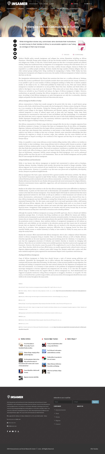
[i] (19, 287)
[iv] (62, 97)
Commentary (11, 9)
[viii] (51, 195)
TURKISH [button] (75, 4)
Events (40, 4)
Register (95, 402)
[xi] (81, 251)
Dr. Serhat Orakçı (79, 54)
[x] (84, 247)
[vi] (27, 138)
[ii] (85, 78)
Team (57, 413)
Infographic (44, 9)
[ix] (28, 203)
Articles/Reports (31, 9)
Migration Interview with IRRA (31, 377)
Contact (51, 4)
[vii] (27, 185)
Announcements (33, 4)
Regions (21, 9)
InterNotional (75, 9)
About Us (46, 4)
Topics (52, 9)
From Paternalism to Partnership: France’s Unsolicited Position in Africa (26, 346)
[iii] (50, 87)
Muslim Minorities (63, 9)
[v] (52, 120)
